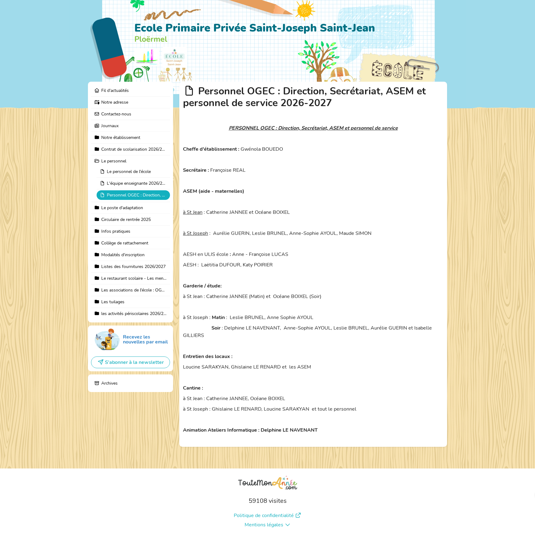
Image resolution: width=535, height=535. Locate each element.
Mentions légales (264, 524)
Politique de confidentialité (264, 515)
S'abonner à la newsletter (134, 362)
